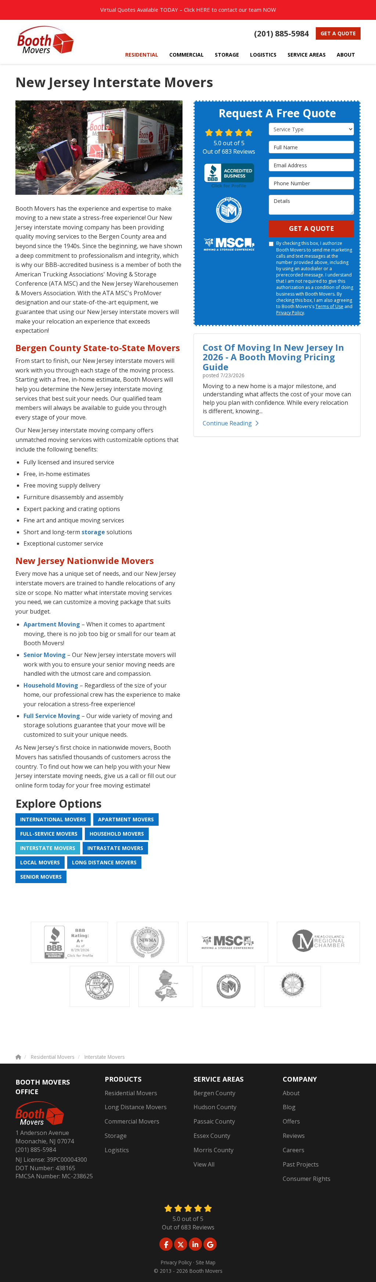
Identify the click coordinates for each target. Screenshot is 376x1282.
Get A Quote (311, 228)
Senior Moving (45, 655)
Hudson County (215, 1107)
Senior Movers (41, 876)
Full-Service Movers (48, 833)
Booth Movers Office (42, 1087)
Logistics (117, 1150)
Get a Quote (338, 33)
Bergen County (214, 1093)
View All (204, 1164)
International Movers (53, 819)
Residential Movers (131, 1093)
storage (93, 532)
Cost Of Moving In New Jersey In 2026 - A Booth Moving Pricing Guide (273, 357)
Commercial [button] (186, 54)
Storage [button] (227, 54)
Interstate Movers (47, 847)
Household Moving (51, 685)
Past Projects (301, 1164)
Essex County (212, 1136)
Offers (291, 1121)
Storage (116, 1136)
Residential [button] (141, 54)
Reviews (294, 1136)
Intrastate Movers (115, 847)
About (291, 1093)
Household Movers (117, 833)
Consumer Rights (306, 1179)
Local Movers (40, 862)
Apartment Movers (126, 819)
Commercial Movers (132, 1121)
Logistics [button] (263, 54)
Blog (289, 1107)
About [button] (346, 54)
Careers (293, 1150)
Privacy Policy (290, 313)
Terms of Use (329, 306)
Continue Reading (227, 423)
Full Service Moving (52, 716)
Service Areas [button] (307, 54)
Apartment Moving (52, 624)
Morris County (214, 1150)
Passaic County (214, 1121)
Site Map (206, 1262)
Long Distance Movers (104, 862)
